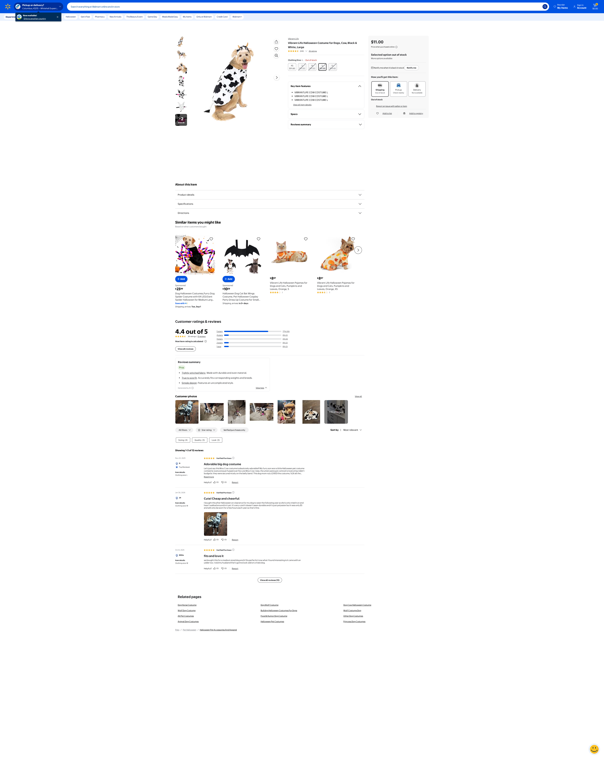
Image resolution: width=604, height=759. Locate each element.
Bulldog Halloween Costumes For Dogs (279, 610)
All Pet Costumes (186, 616)
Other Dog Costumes (353, 616)
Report (235, 482)
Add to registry (416, 113)
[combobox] (308, 7)
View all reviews (185, 349)
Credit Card (222, 16)
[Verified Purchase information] (233, 458)
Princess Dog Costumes (354, 621)
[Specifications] (360, 203)
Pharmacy (100, 16)
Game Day (152, 16)
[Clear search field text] (538, 7)
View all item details (302, 104)
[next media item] (277, 77)
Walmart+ (237, 16)
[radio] (292, 67)
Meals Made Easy (170, 16)
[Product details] (360, 194)
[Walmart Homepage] (8, 7)
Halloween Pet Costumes (272, 621)
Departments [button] (12, 17)
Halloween (71, 16)
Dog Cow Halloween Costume (357, 605)
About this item (186, 184)
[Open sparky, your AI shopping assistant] (594, 749)
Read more (209, 477)
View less (260, 388)
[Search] (545, 6)
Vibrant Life (293, 38)
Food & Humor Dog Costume (274, 616)
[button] (561, 7)
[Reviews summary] (306, 51)
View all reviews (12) (270, 580)
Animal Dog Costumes (188, 621)
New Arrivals (115, 16)
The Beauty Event (134, 16)
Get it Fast (85, 16)
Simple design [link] (189, 382)
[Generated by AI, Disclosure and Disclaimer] (192, 388)
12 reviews (202, 336)
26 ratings (313, 51)
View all (358, 396)
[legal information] (396, 47)
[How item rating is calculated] (205, 341)
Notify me (411, 67)
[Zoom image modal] (276, 55)
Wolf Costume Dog (352, 610)
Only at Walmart (204, 16)
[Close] (58, 17)
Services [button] (31, 17)
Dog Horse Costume (187, 605)
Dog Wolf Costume (269, 605)
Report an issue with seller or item (391, 106)
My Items (187, 16)
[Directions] (360, 213)
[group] (302, 51)
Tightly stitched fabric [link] (194, 372)
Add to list (387, 113)
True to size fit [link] (189, 377)
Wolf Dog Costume (187, 610)
